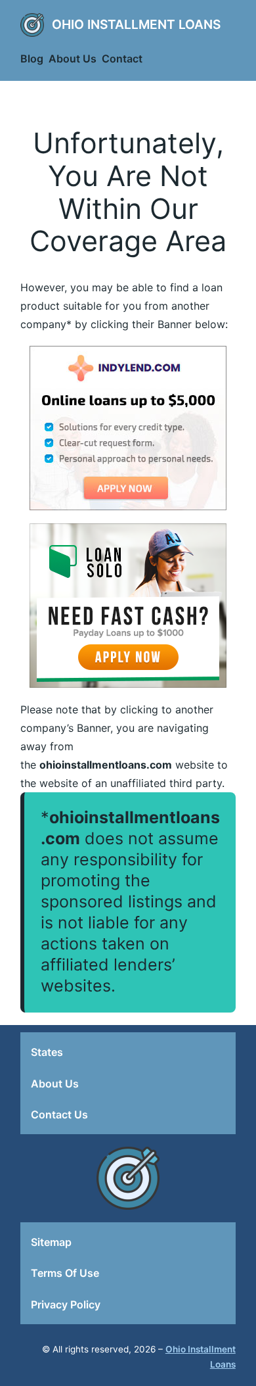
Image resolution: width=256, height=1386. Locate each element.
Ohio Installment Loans (136, 24)
